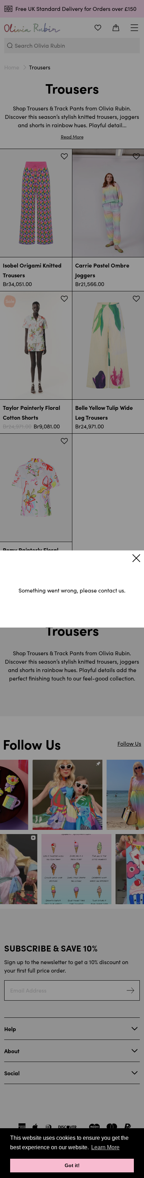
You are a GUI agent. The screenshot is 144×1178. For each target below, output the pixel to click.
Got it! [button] (72, 1165)
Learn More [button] (105, 1147)
